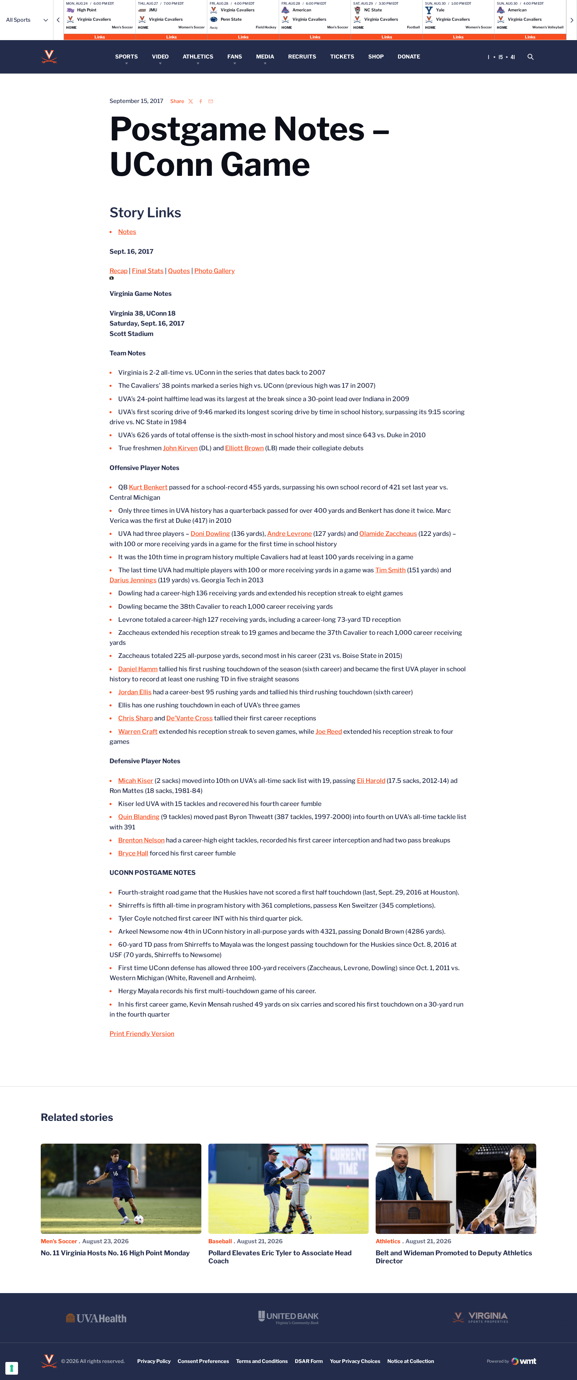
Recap (119, 271)
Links (99, 36)
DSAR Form (309, 1361)
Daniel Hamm (138, 669)
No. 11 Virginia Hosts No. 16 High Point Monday (115, 1253)
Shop (376, 56)
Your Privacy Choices (355, 1361)
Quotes (179, 271)
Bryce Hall (133, 853)
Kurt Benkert (148, 487)
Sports (126, 56)
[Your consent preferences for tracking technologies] (11, 1368)
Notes (127, 232)
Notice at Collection (410, 1361)
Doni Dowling (210, 534)
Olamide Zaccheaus (388, 534)
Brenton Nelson (141, 840)
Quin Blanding (139, 817)
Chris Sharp (135, 718)
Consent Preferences (203, 1361)
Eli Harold (371, 781)
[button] (58, 20)
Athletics (198, 56)
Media (265, 56)
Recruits (302, 56)
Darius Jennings (133, 580)
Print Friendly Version (142, 1034)
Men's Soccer (59, 1241)
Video (160, 56)
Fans (234, 56)
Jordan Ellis (135, 692)
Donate (409, 56)
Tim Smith (390, 570)
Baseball (220, 1241)
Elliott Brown (244, 448)
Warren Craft (138, 731)
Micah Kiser (135, 781)
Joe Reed (329, 731)
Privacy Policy (154, 1361)
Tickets (342, 56)
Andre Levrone (289, 534)
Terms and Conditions (262, 1361)
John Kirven (180, 448)
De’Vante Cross (189, 718)
